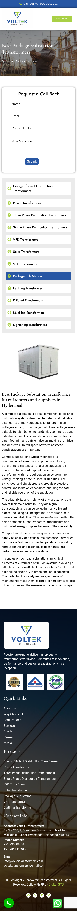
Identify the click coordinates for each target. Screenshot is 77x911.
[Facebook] (28, 895)
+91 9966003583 (15, 844)
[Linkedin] (42, 895)
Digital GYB (56, 884)
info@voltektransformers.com (23, 861)
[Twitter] (48, 895)
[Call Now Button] (9, 903)
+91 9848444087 (15, 849)
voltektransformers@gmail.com (24, 865)
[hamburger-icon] (44, 18)
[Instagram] (35, 895)
